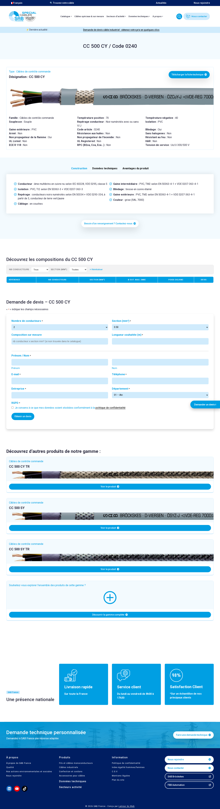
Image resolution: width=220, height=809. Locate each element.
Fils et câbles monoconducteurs (76, 763)
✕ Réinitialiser (96, 269)
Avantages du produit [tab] (136, 168)
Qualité (10, 767)
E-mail (15, 374)
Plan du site (118, 780)
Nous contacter (199, 16)
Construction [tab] (79, 168)
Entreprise (18, 388)
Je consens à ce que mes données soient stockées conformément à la (70, 407)
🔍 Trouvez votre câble (62, 3)
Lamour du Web (126, 806)
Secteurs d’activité (115, 16)
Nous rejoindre (202, 3)
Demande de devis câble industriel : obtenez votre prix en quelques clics (121, 30)
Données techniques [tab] (104, 168)
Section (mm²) (59, 269)
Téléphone (119, 374)
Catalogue (65, 16)
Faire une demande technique (192, 735)
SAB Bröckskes (176, 776)
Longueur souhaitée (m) (127, 334)
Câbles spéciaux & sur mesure (89, 16)
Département (121, 388)
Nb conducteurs (19, 269)
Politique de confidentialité (126, 763)
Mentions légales (121, 776)
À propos (157, 16)
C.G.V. (115, 771)
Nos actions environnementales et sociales (29, 771)
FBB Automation (176, 785)
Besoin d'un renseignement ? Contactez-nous (108, 223)
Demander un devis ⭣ (205, 404)
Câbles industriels (68, 767)
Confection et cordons (70, 771)
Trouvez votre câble (179, 16)
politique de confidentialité (110, 407)
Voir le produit (108, 486)
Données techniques (138, 16)
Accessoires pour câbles (72, 776)
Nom (114, 368)
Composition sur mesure (26, 334)
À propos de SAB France (18, 763)
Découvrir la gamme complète (108, 614)
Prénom (15, 368)
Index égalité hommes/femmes (128, 767)
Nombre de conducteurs (27, 320)
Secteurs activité (70, 787)
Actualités (161, 3)
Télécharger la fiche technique (188, 74)
